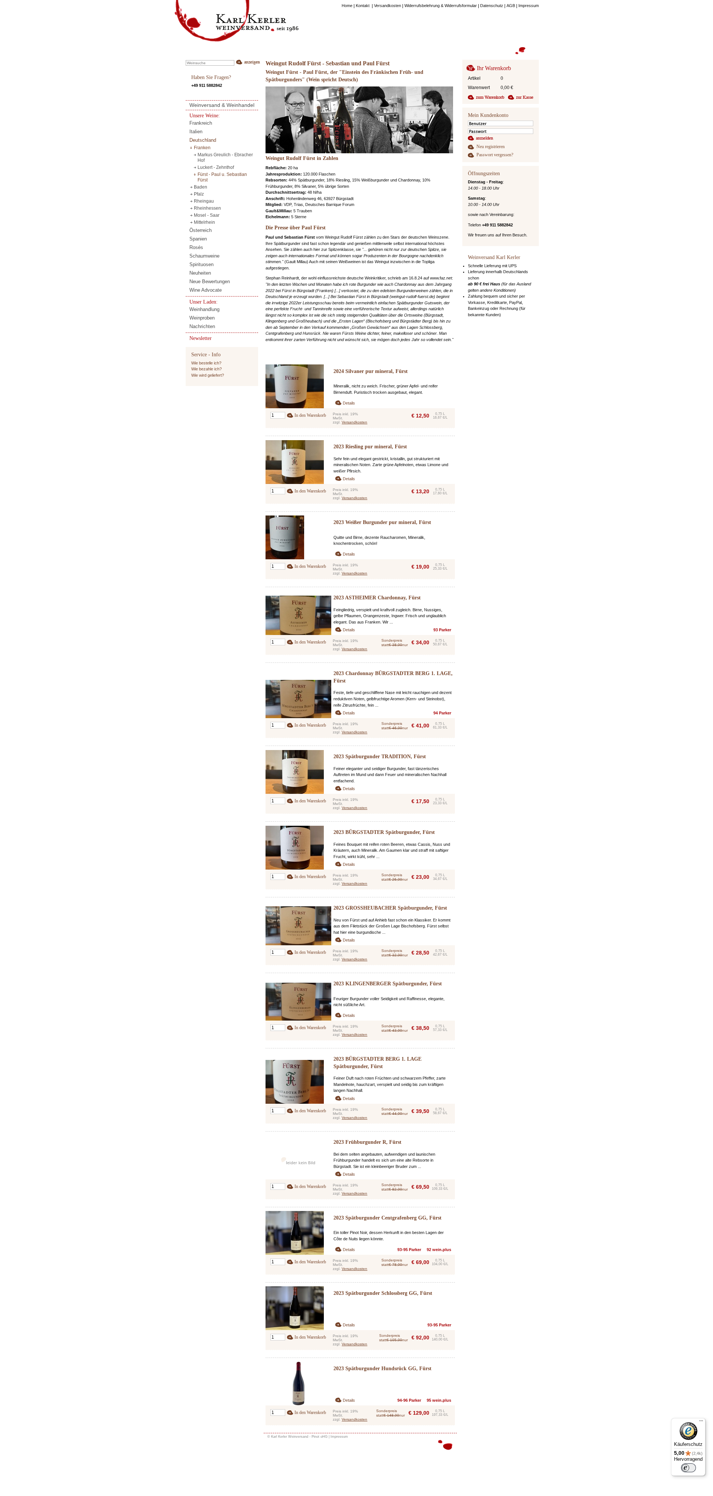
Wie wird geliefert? (207, 375)
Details (349, 403)
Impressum (339, 1436)
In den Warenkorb (310, 415)
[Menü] (701, 1422)
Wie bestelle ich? (206, 363)
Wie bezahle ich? (206, 369)
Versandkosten (354, 422)
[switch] (688, 1467)
